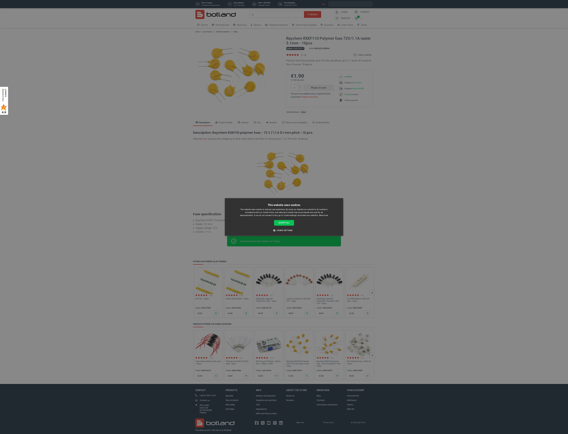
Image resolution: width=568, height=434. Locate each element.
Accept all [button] (284, 223)
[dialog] (284, 217)
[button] (283, 230)
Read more (323, 215)
